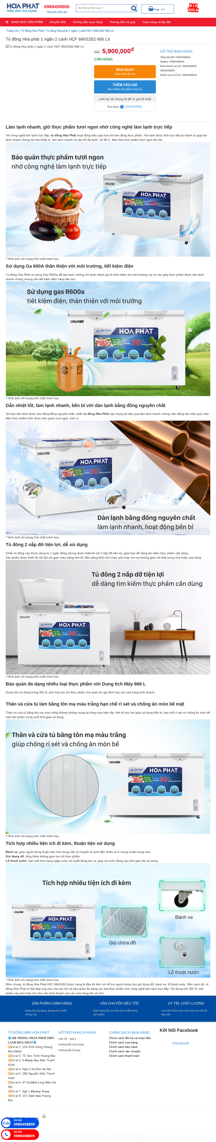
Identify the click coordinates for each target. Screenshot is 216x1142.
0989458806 (133, 106)
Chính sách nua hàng (123, 1042)
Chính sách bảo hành (123, 1047)
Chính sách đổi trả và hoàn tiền (130, 1038)
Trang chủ (12, 30)
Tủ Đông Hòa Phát (32, 30)
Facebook (180, 1043)
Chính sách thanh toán (124, 1055)
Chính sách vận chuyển (124, 1051)
